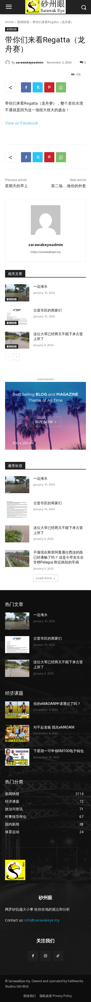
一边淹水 (40, 286)
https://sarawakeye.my (46, 252)
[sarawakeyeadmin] (8, 62)
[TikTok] (58, 956)
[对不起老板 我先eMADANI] (17, 733)
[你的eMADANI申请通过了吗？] (17, 709)
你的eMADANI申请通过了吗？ (57, 704)
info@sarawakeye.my (42, 920)
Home (9, 22)
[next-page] (16, 357)
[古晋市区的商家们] (17, 316)
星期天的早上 (16, 186)
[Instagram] (45, 956)
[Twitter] (38, 87)
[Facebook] (26, 87)
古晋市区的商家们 (47, 310)
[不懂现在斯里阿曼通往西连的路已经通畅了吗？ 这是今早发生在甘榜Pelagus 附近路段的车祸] (17, 558)
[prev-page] (8, 357)
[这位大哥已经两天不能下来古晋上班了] (17, 340)
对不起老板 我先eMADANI (53, 727)
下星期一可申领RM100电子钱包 (58, 751)
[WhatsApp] (61, 87)
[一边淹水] (17, 292)
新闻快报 (23, 22)
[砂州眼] (45, 870)
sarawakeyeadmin (29, 62)
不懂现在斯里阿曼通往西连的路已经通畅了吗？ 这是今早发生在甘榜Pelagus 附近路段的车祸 (58, 557)
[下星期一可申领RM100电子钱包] (17, 757)
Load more (44, 578)
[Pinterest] (49, 87)
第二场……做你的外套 (68, 186)
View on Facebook (21, 123)
